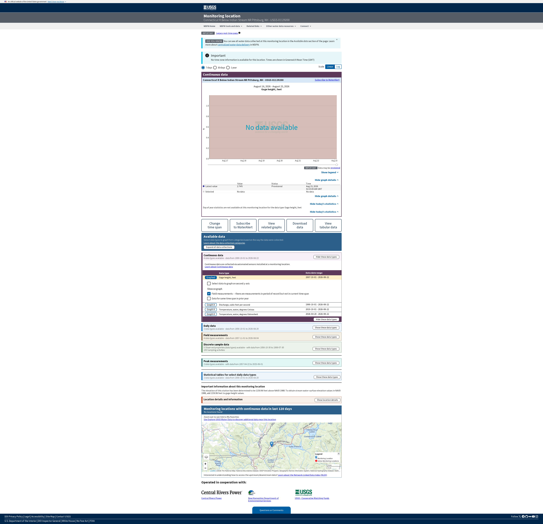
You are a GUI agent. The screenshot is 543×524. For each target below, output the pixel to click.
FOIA (92, 520)
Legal (27, 516)
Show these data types (326, 327)
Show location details (327, 399)
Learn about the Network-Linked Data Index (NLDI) (302, 475)
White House (68, 520)
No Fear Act (82, 520)
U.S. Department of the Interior (20, 520)
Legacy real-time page (227, 33)
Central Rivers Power (211, 498)
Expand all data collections (219, 247)
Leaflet (212, 470)
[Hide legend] (339, 453)
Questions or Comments (271, 510)
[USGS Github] (526, 517)
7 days (209, 67)
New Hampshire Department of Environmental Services (263, 499)
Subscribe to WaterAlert (327, 80)
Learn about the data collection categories (224, 242)
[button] (271, 444)
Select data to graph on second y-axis (231, 283)
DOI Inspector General (49, 520)
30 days (221, 67)
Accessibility (37, 516)
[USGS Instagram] (536, 517)
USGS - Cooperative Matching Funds (312, 498)
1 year (234, 67)
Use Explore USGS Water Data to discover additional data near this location (240, 419)
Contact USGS (63, 516)
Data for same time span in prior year (230, 298)
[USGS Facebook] (523, 517)
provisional (335, 168)
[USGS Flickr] (530, 517)
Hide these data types (326, 256)
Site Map (50, 516)
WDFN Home (209, 26)
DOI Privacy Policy (14, 516)
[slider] (336, 164)
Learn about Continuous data (219, 266)
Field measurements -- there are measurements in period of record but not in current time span (260, 293)
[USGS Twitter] (520, 517)
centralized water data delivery (234, 44)
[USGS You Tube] (533, 517)
